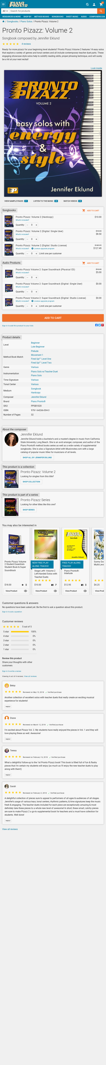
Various (35, 367)
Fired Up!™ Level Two (41, 362)
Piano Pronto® (38, 401)
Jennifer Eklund (38, 397)
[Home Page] (3, 21)
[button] (3, 4)
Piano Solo (36, 375)
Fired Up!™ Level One (41, 359)
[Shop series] (11, 507)
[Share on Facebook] (96, 325)
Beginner (35, 342)
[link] (18, 4)
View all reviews (30, 676)
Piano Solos (26, 21)
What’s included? (22, 220)
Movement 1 (37, 355)
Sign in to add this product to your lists (17, 326)
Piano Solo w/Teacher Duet (44, 371)
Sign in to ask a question (12, 612)
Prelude (34, 351)
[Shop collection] (11, 479)
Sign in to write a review (11, 671)
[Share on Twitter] (99, 325)
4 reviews (26, 44)
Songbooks (12, 21)
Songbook (36, 388)
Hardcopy (35, 392)
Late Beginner (37, 346)
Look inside (96, 68)
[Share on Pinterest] (102, 325)
